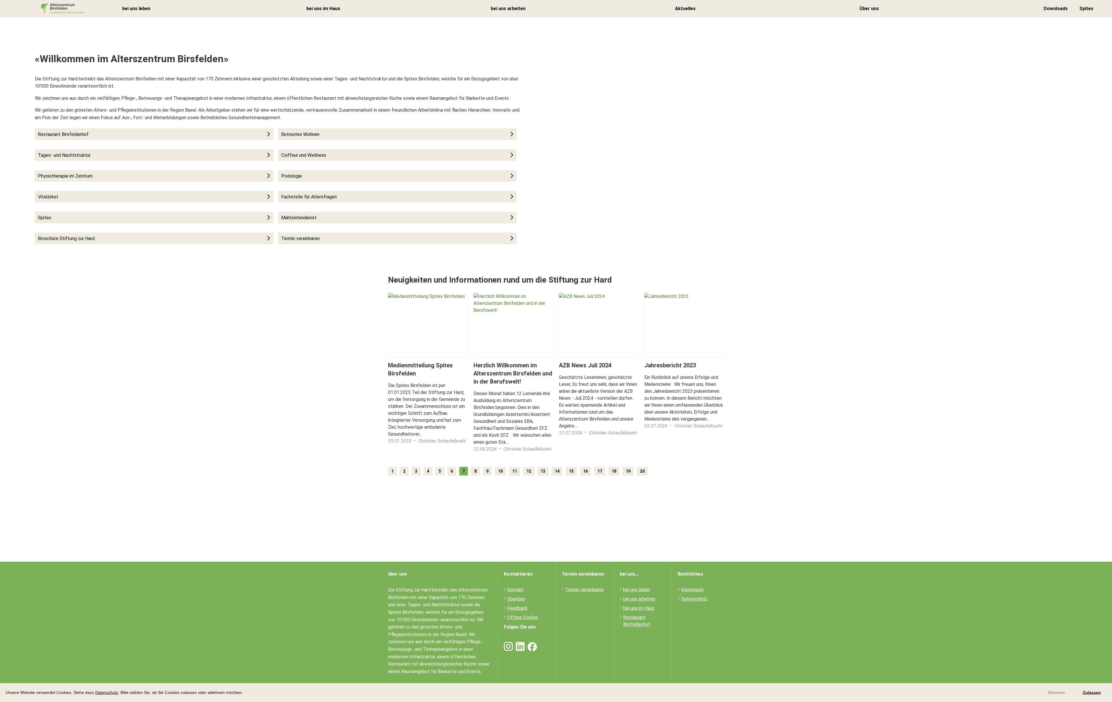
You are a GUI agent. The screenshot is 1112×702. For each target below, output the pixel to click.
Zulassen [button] (1092, 692)
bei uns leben (136, 9)
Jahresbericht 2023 (670, 365)
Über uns (869, 8)
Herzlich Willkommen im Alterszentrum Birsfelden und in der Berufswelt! (512, 373)
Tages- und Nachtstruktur (64, 155)
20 (642, 471)
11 (514, 471)
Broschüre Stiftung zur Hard (66, 238)
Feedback (517, 608)
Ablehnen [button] (1056, 692)
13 (543, 471)
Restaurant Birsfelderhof (63, 134)
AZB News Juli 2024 (585, 365)
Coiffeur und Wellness (303, 155)
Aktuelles (685, 8)
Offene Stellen (522, 617)
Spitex (1086, 8)
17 (599, 471)
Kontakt (515, 589)
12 (528, 471)
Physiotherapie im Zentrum (65, 176)
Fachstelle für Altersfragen (309, 197)
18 (614, 471)
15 (571, 471)
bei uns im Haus (323, 8)
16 (585, 471)
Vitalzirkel (48, 197)
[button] (245, 693)
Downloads (1056, 8)
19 (628, 471)
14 (557, 471)
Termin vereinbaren (300, 238)
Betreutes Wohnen (300, 134)
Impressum (692, 589)
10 (500, 471)
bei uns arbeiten (508, 8)
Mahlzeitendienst (299, 217)
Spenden (516, 599)
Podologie (291, 176)
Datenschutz (106, 692)
